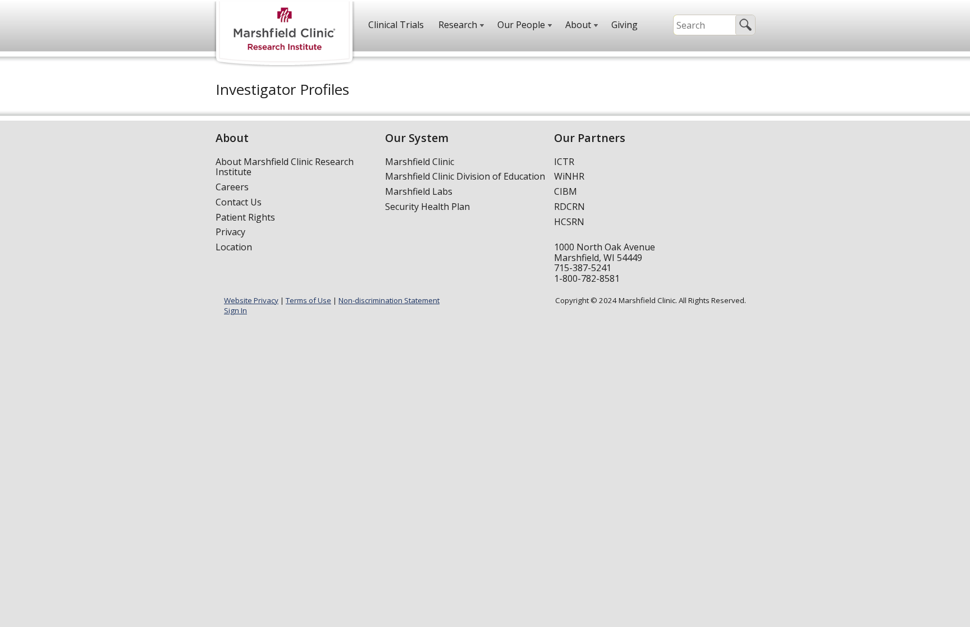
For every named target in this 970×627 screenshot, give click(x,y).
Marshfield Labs (418, 191)
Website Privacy (251, 300)
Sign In (235, 310)
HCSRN (569, 222)
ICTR (564, 161)
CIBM (565, 191)
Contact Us (239, 202)
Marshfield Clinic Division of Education (465, 176)
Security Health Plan (427, 206)
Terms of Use (308, 300)
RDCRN (569, 206)
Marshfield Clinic (419, 161)
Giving (624, 25)
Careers (232, 187)
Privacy (230, 232)
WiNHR (569, 176)
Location (234, 247)
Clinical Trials (396, 25)
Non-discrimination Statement (389, 300)
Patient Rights (245, 217)
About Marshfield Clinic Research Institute (285, 167)
